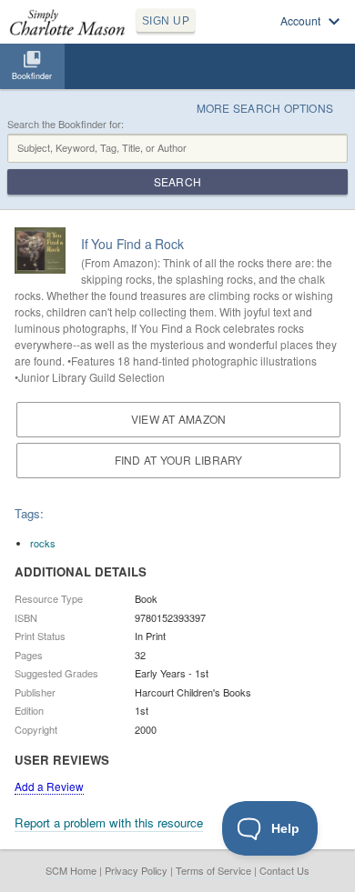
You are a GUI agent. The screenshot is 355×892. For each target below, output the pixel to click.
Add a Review (49, 786)
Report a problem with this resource (109, 822)
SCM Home (71, 870)
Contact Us (284, 870)
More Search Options (265, 107)
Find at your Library (179, 459)
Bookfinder (32, 76)
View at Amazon (178, 418)
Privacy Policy (136, 870)
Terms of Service (213, 870)
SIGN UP (165, 21)
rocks (43, 543)
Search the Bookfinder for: (65, 124)
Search (177, 181)
